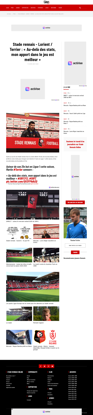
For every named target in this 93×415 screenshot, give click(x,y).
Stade (49, 381)
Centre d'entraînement (53, 383)
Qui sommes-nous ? (10, 375)
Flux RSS (8, 385)
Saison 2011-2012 (72, 389)
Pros (12, 7)
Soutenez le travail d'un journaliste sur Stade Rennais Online (75, 144)
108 (70, 103)
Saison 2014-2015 (72, 395)
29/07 (65, 111)
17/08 (65, 93)
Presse (8, 381)
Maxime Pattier (75, 240)
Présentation (51, 375)
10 (69, 129)
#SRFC (32, 178)
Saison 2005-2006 (72, 377)
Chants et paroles (31, 392)
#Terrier (18, 169)
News (28, 383)
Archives (33, 7)
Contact (8, 379)
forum (60, 7)
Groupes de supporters (32, 390)
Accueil (9, 13)
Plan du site (9, 383)
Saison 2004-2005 (72, 375)
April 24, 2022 (34, 184)
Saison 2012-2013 (72, 391)
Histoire (49, 377)
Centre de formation (52, 385)
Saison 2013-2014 (72, 393)
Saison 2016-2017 (72, 399)
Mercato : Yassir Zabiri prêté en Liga (74, 113)
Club (7, 7)
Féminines (40, 7)
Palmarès (50, 379)
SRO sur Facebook (31, 379)
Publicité (8, 377)
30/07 (65, 103)
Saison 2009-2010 (72, 385)
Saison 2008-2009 (72, 383)
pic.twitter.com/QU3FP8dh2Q (21, 181)
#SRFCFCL (23, 178)
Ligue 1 (47, 7)
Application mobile (10, 387)
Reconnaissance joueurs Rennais (74, 258)
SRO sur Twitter (30, 381)
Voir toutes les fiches (75, 245)
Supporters (25, 7)
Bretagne (53, 7)
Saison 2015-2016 (72, 397)
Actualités (50, 394)
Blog (28, 377)
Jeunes (18, 7)
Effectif (49, 392)
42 (69, 93)
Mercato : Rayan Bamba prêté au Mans (75, 105)
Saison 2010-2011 (72, 387)
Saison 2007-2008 (72, 381)
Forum (28, 375)
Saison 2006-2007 (72, 379)
